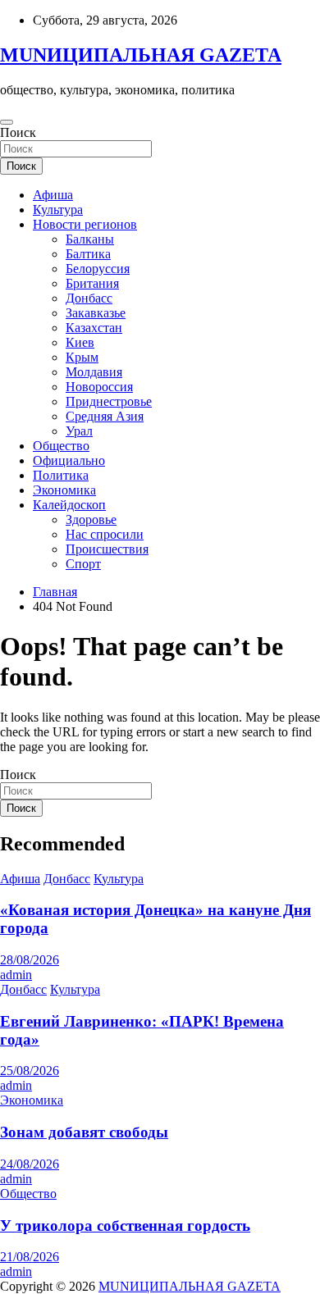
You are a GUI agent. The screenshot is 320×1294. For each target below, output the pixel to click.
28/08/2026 (29, 960)
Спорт (83, 564)
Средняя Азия (105, 416)
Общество (61, 446)
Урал (79, 431)
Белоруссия (98, 269)
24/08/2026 (29, 1164)
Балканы (90, 239)
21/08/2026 (29, 1257)
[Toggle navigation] (6, 122)
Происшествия (107, 549)
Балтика (88, 254)
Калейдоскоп (69, 505)
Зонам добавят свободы (84, 1132)
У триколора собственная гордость (125, 1225)
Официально (69, 460)
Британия (92, 283)
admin (16, 975)
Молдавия (94, 372)
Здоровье (91, 519)
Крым (82, 357)
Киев (80, 342)
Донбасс (89, 298)
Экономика (64, 490)
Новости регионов (85, 224)
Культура (58, 209)
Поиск (18, 132)
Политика (61, 475)
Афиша (53, 195)
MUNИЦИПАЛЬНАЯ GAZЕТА (140, 55)
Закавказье (96, 313)
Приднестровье (109, 401)
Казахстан (94, 328)
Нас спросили (105, 534)
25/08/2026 (29, 1071)
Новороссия (99, 387)
